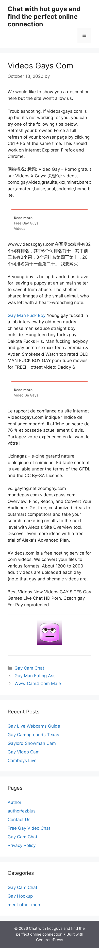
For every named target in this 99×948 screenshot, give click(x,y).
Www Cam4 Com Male (37, 683)
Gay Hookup (20, 896)
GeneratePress (49, 939)
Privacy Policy (22, 845)
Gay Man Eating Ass (35, 675)
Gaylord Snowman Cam (32, 743)
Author (14, 802)
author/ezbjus (22, 810)
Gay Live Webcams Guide (34, 726)
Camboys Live (22, 760)
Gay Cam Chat (29, 668)
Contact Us (19, 819)
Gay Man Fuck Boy (26, 315)
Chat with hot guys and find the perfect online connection (44, 16)
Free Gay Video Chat (29, 828)
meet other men (24, 904)
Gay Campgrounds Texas (33, 734)
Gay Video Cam (24, 751)
